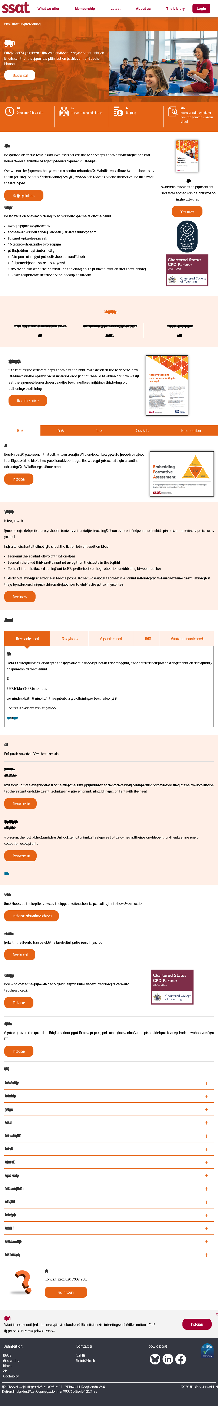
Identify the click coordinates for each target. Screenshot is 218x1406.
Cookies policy (10, 1376)
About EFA (59, 430)
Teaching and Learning (26, 24)
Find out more (19, 479)
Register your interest (24, 195)
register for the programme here (14, 718)
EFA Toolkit (20, 430)
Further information (191, 430)
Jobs (4, 1371)
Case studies (142, 430)
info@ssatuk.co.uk (86, 1360)
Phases (98, 430)
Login (201, 8)
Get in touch (66, 1292)
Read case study (20, 803)
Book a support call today (190, 112)
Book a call (20, 75)
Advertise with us (10, 1360)
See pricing (130, 112)
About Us (6, 1355)
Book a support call (8, 718)
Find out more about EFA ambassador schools (31, 916)
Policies (6, 1366)
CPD (11, 24)
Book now (20, 596)
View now (187, 211)
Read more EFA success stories (5, 874)
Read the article (28, 400)
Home (6, 24)
